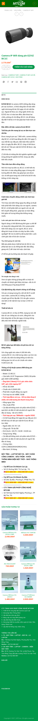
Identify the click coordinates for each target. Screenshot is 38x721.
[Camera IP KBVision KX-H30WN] (28, 583)
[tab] (19, 95)
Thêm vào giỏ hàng (24, 67)
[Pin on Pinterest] (21, 82)
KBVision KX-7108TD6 (28, 532)
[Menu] (3, 3)
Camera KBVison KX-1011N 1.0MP (28, 564)
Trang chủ (8, 10)
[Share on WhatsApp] (4, 82)
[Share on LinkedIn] (26, 82)
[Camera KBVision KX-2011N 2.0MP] (10, 520)
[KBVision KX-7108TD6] (28, 520)
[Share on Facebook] (8, 82)
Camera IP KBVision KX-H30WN (28, 596)
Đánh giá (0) (6, 99)
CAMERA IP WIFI (28, 10)
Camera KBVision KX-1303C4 (10, 596)
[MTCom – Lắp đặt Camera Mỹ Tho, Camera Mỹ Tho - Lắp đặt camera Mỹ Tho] (19, 3)
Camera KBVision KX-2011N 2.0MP (10, 533)
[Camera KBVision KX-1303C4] (10, 583)
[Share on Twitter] (12, 82)
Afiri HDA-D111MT (10, 564)
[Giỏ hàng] (34, 3)
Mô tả (3, 95)
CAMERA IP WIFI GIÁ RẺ (27, 75)
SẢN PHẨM (17, 10)
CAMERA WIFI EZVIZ (8, 77)
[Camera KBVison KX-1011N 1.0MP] (28, 552)
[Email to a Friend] (17, 82)
